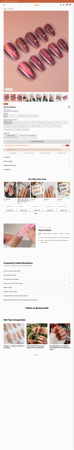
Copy (68, 145)
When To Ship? (8, 287)
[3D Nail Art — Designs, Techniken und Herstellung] (14, 333)
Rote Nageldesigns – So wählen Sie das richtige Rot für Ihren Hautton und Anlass (60, 347)
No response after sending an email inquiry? (16, 295)
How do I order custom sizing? (12, 271)
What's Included (8, 161)
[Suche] (60, 5)
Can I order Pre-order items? (11, 279)
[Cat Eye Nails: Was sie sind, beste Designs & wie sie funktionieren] (37, 333)
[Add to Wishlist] (69, 107)
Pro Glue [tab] (61, 233)
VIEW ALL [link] (36, 355)
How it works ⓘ (58, 149)
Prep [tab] (39, 233)
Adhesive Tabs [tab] (47, 233)
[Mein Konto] (62, 5)
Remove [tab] (67, 233)
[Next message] (69, 1)
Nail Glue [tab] (54, 233)
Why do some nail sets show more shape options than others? (21, 300)
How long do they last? (10, 275)
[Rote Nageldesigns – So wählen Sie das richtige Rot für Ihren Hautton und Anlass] (60, 333)
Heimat (5, 8)
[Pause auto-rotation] (71, 1)
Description (7, 157)
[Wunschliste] (65, 5)
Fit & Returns (7, 169)
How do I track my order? (10, 291)
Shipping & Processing (10, 165)
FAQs (18, 265)
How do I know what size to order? (13, 283)
